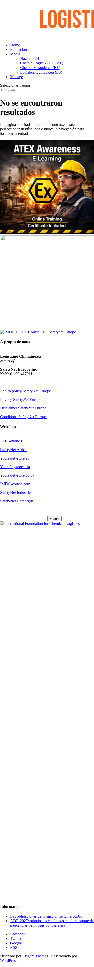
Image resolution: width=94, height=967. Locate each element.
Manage (16, 77)
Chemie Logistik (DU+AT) (41, 63)
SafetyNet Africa (13, 449)
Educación (18, 49)
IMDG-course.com (15, 484)
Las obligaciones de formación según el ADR (46, 916)
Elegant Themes (35, 956)
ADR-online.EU (13, 441)
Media (15, 54)
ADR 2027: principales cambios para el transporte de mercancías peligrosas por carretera (52, 923)
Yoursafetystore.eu (14, 458)
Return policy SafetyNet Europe (25, 391)
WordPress (8, 960)
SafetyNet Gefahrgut (16, 501)
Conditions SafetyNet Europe (23, 417)
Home (15, 45)
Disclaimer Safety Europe (23, 408)
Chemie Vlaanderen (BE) (40, 67)
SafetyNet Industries (16, 492)
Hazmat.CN (29, 58)
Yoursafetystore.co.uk (17, 475)
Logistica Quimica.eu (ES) (41, 72)
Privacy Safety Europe (20, 399)
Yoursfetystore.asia (15, 467)
